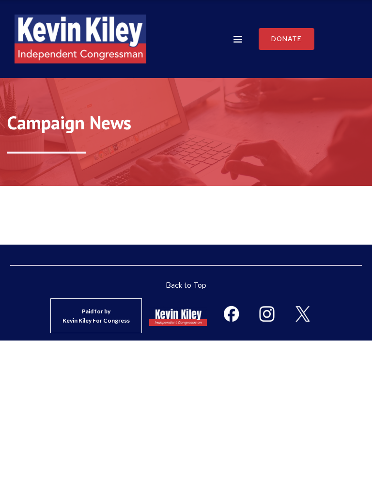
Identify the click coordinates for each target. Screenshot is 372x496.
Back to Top (186, 285)
